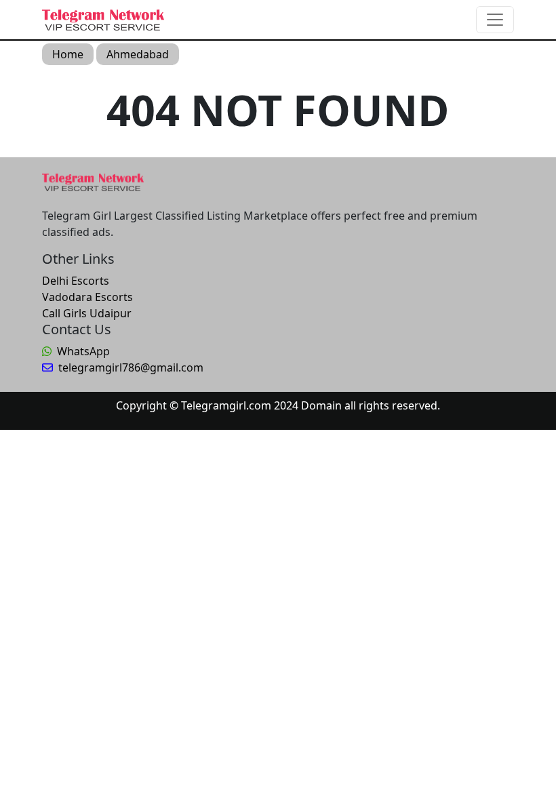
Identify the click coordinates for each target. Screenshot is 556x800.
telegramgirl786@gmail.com (130, 367)
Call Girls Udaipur (87, 313)
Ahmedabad (137, 54)
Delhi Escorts (75, 280)
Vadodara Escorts (87, 296)
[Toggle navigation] (495, 19)
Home (67, 54)
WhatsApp (83, 351)
